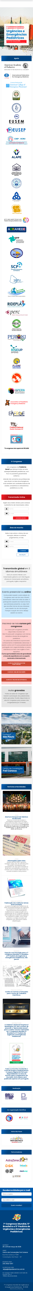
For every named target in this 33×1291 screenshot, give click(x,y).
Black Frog (20, 1289)
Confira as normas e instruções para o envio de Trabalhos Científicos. (16, 993)
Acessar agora (21, 518)
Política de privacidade (10, 1276)
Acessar (23, 550)
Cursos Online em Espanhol (16, 680)
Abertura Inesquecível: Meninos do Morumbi (16, 818)
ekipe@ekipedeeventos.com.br (14, 1269)
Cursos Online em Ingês (16, 672)
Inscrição (22, 554)
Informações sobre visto (16, 861)
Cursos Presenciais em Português (16, 663)
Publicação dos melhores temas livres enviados (16, 904)
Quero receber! (16, 1205)
